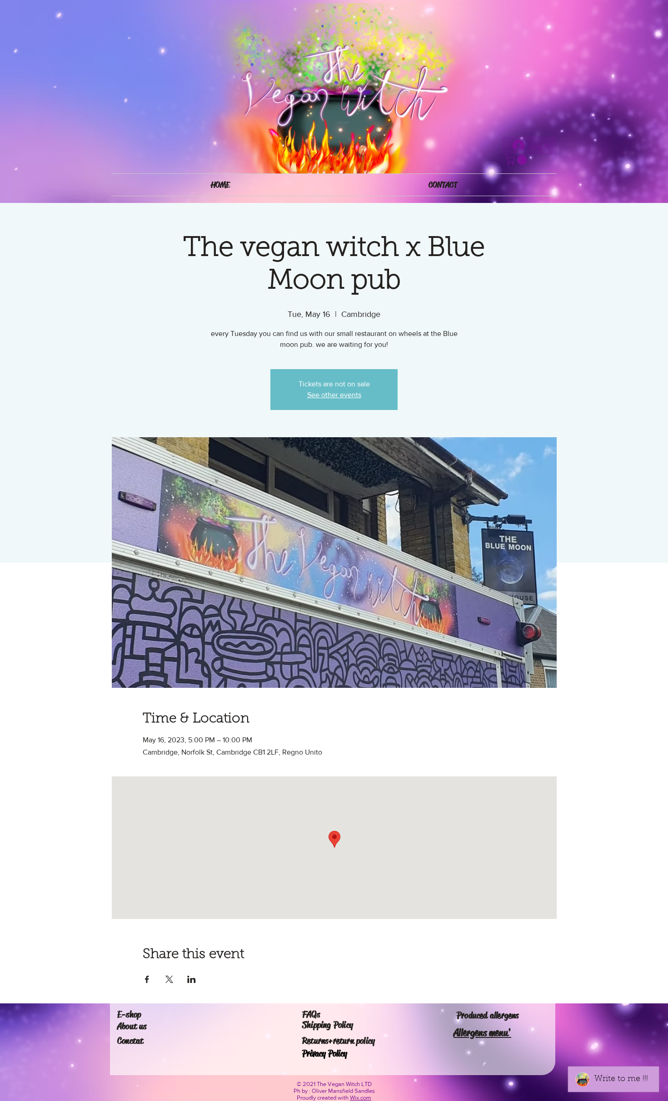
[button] (517, 160)
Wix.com (360, 1097)
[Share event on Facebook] (147, 979)
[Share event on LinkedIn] (191, 979)
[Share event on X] (169, 979)
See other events (334, 395)
